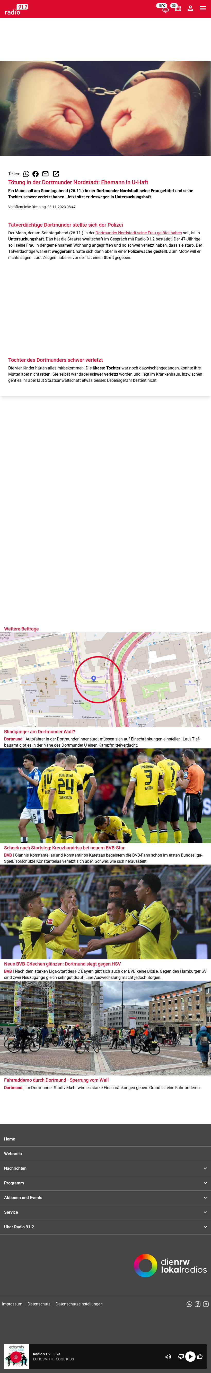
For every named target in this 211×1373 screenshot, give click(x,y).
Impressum (12, 1304)
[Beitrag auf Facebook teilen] (35, 174)
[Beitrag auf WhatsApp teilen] (26, 174)
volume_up (168, 1356)
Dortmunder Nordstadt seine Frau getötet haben (138, 232)
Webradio (13, 1153)
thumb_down (181, 1356)
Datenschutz (39, 1304)
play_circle (190, 1356)
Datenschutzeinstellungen (79, 1304)
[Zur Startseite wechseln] (16, 9)
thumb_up (200, 1356)
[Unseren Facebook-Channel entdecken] (198, 1304)
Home (9, 1139)
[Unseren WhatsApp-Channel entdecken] (189, 1304)
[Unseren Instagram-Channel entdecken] (206, 1304)
